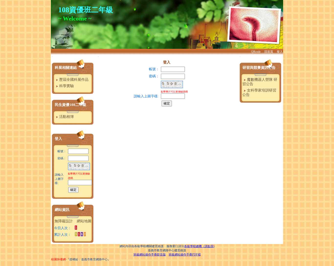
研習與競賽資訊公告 (259, 68)
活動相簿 (66, 117)
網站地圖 (84, 221)
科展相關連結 (66, 68)
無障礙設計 (64, 221)
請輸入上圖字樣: (59, 179)
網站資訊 (62, 210)
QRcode (256, 51)
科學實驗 (66, 86)
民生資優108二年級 (70, 105)
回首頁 (268, 51)
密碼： (154, 76)
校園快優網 (58, 259)
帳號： (154, 69)
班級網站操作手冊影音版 (150, 254)
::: (52, 56)
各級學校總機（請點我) (199, 246)
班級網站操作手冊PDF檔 (185, 254)
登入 (280, 51)
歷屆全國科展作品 (73, 80)
